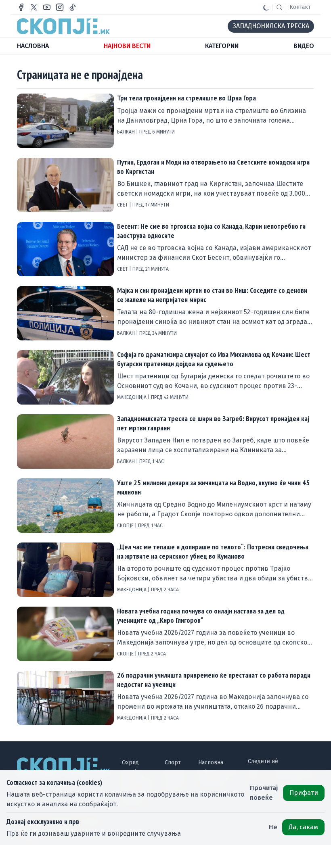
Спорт (173, 762)
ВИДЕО (303, 46)
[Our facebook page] (21, 7)
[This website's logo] (63, 26)
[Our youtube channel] (47, 7)
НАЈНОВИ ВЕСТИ (127, 46)
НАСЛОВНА (33, 46)
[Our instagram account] (60, 7)
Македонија (132, 397)
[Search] (279, 7)
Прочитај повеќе (264, 792)
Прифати (303, 793)
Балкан (126, 132)
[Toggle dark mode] (266, 7)
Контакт (300, 7)
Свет (123, 205)
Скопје (126, 525)
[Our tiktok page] (73, 7)
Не (273, 827)
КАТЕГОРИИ (222, 46)
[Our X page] (34, 7)
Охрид (130, 762)
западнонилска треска (271, 26)
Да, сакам (303, 827)
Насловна (210, 762)
